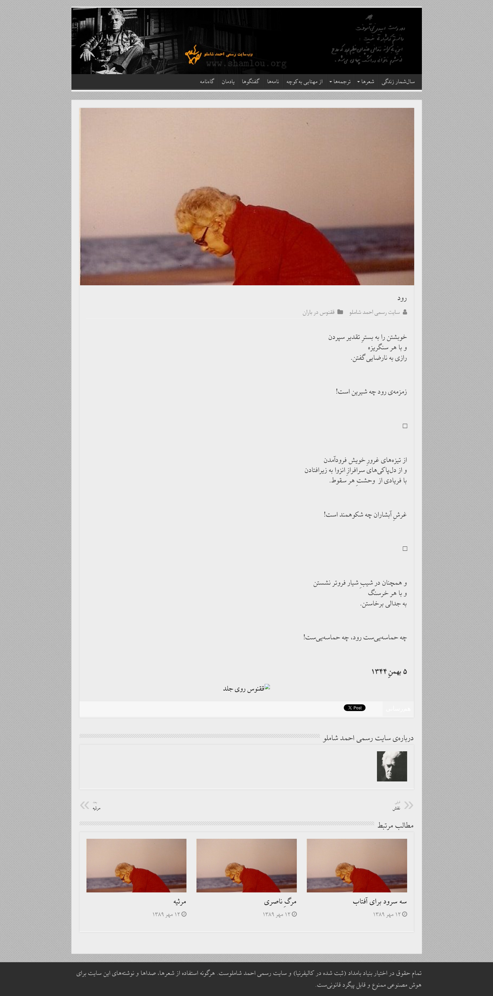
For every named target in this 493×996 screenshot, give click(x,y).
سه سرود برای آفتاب (380, 901)
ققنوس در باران (319, 312)
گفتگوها (251, 81)
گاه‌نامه (207, 81)
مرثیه (180, 901)
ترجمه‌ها (342, 81)
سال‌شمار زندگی (398, 81)
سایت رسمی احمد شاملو (374, 312)
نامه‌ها (273, 81)
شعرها (368, 81)
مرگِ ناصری (281, 901)
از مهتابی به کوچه (305, 81)
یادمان (228, 81)
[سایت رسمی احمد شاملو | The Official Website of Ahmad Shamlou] (246, 41)
